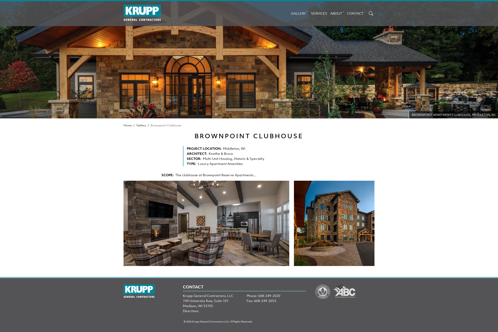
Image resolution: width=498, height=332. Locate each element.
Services (319, 13)
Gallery (299, 13)
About (337, 13)
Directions (190, 311)
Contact (355, 13)
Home (128, 125)
